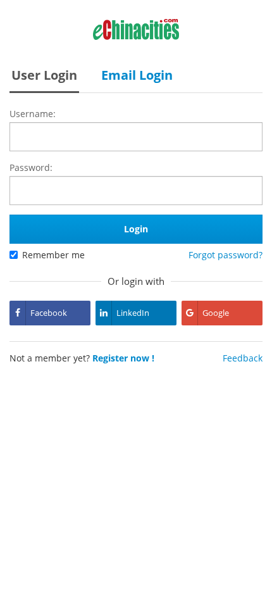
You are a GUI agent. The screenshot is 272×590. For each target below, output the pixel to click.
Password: (31, 167)
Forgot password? (226, 255)
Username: (32, 114)
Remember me (53, 255)
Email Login (137, 75)
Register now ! (123, 358)
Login (136, 229)
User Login (44, 75)
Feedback (243, 358)
